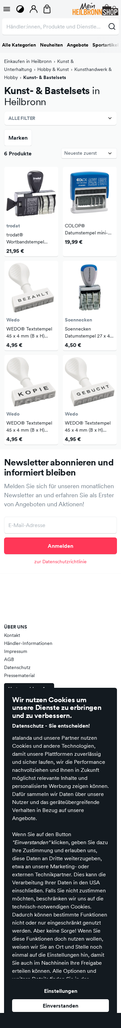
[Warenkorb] (47, 9)
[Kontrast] (20, 9)
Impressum (15, 651)
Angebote (77, 45)
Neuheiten (51, 45)
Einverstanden (60, 1005)
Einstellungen (60, 990)
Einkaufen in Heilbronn (28, 61)
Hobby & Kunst (53, 69)
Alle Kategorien (19, 45)
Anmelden (60, 545)
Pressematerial (19, 675)
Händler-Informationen (28, 643)
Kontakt (12, 635)
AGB (9, 659)
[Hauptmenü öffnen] (6, 9)
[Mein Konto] (33, 9)
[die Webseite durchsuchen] (112, 26)
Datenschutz (17, 667)
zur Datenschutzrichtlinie (60, 562)
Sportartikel (105, 45)
